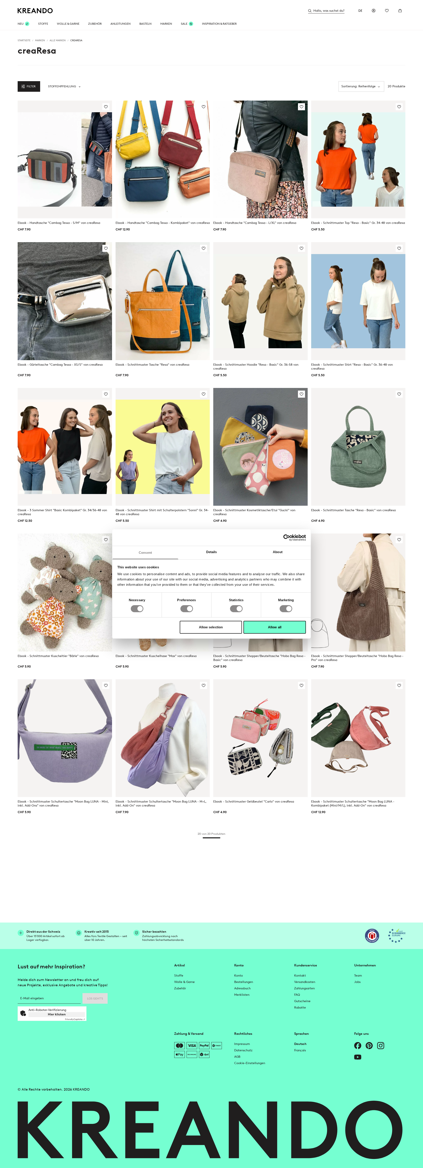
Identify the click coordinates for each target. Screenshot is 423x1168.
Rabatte (300, 1007)
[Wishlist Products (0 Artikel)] (387, 10)
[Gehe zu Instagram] (380, 1045)
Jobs (357, 982)
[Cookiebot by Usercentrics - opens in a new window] (286, 537)
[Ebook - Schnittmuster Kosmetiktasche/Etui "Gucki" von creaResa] (260, 447)
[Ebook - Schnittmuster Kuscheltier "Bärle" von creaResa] (65, 592)
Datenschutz (243, 1050)
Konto (238, 975)
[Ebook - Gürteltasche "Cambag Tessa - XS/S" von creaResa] (65, 301)
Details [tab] (211, 552)
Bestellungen (243, 982)
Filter (31, 86)
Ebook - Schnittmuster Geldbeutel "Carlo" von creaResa (253, 801)
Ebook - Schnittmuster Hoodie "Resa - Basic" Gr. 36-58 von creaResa (255, 367)
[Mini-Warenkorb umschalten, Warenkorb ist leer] (400, 10)
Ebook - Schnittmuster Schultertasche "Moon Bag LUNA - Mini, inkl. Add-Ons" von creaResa (63, 803)
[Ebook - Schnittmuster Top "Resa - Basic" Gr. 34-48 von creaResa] (358, 159)
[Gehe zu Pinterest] (369, 1045)
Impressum (242, 1044)
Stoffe (43, 23)
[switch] (186, 608)
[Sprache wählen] (360, 10)
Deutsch (300, 1044)
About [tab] (278, 552)
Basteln (145, 23)
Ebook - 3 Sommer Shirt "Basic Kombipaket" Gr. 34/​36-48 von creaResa (62, 512)
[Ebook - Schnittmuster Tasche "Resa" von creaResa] (163, 301)
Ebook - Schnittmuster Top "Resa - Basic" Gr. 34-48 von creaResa (358, 223)
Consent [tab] (145, 552)
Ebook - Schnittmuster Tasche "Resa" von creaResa (152, 365)
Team (358, 975)
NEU (21, 23)
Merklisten (241, 995)
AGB (237, 1057)
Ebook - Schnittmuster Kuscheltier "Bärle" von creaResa (58, 656)
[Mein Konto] (373, 10)
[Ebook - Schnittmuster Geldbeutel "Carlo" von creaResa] (260, 738)
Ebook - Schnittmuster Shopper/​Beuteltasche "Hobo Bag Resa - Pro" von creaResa (357, 658)
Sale (184, 23)
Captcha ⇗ (75, 1019)
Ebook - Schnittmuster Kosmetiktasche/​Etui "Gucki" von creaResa (254, 512)
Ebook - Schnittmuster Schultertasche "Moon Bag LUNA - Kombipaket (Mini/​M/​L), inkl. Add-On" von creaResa (352, 803)
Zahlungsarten (304, 988)
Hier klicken (57, 1014)
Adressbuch (242, 988)
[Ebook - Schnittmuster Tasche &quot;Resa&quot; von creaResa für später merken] (203, 248)
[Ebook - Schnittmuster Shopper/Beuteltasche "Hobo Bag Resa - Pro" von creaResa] (358, 592)
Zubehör (95, 23)
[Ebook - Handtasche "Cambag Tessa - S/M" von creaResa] (65, 159)
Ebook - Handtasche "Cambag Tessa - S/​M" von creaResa (59, 223)
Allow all (274, 627)
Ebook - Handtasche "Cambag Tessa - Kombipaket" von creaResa (163, 223)
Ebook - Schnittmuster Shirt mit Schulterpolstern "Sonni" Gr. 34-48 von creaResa (162, 512)
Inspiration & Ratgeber (219, 23)
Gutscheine (302, 1001)
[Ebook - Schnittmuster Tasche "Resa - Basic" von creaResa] (358, 447)
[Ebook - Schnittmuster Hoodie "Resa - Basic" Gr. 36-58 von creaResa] (260, 301)
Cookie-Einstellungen (249, 1063)
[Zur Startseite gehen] (35, 10)
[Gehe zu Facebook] (357, 1045)
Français (300, 1050)
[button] (64, 86)
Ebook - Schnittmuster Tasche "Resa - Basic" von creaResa (353, 510)
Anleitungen (120, 23)
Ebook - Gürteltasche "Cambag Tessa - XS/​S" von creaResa (60, 365)
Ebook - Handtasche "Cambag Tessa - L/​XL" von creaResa (254, 223)
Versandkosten (304, 982)
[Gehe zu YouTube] (357, 1057)
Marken (166, 23)
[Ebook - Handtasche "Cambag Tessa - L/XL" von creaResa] (260, 159)
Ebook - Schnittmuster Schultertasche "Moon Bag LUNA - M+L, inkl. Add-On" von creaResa (161, 803)
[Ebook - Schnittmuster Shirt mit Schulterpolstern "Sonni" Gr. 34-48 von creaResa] (163, 447)
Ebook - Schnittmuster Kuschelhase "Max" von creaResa (156, 656)
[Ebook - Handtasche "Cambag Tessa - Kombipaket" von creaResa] (163, 159)
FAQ (297, 995)
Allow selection (211, 627)
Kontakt (300, 975)
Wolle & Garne (68, 23)
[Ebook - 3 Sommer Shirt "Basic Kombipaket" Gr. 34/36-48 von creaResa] (65, 447)
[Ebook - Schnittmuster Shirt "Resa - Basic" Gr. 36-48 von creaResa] (358, 301)
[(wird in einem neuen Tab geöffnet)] (372, 936)
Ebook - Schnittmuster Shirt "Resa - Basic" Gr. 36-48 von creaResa (352, 367)
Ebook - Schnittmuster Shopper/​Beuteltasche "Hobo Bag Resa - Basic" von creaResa (259, 658)
